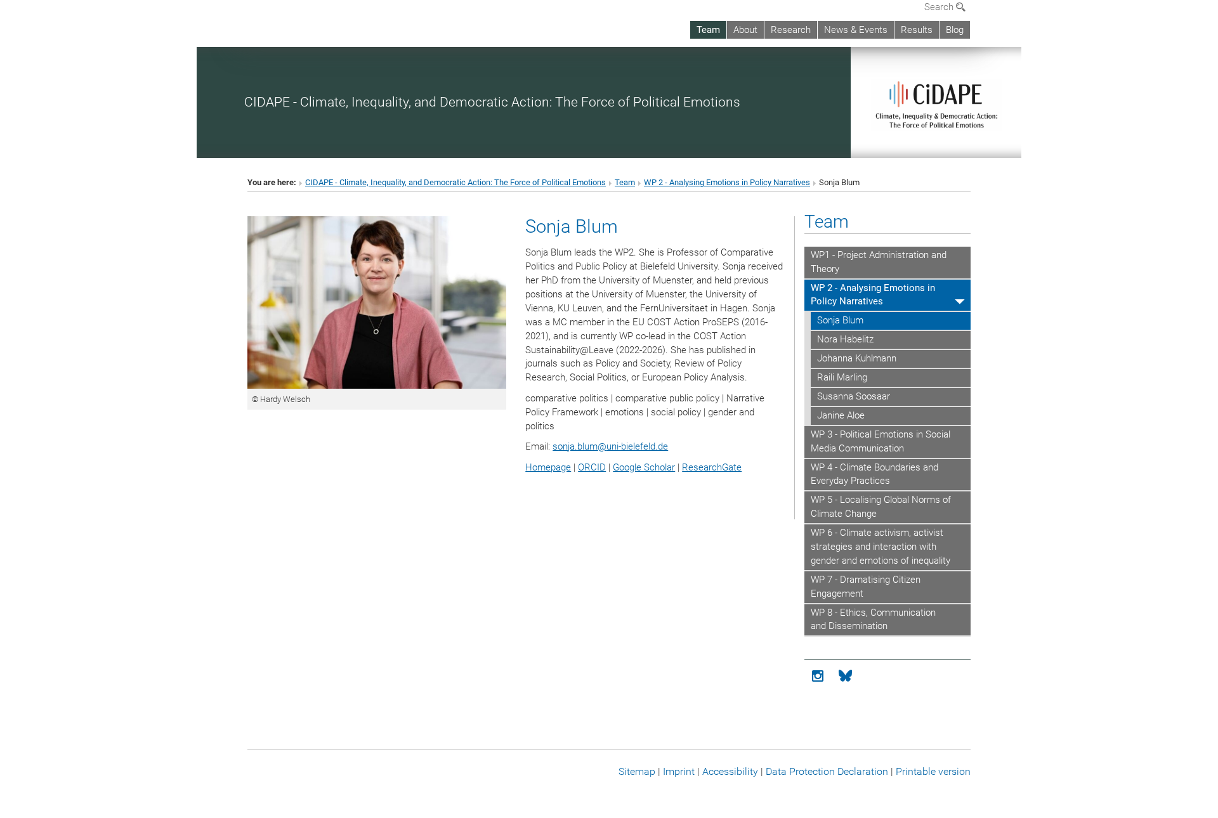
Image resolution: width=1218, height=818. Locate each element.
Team (708, 30)
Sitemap (637, 771)
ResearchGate (712, 467)
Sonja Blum (840, 320)
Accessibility (730, 771)
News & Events (855, 30)
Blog (955, 30)
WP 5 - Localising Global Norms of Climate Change (881, 506)
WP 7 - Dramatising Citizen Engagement (865, 586)
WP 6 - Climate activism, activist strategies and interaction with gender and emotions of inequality (880, 546)
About (745, 30)
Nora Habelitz (845, 339)
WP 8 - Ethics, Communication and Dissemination (873, 619)
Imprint (679, 771)
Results (917, 30)
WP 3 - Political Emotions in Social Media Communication (880, 441)
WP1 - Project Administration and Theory (878, 262)
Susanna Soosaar (853, 396)
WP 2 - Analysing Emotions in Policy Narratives (727, 182)
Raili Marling (842, 377)
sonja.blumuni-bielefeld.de (610, 446)
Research (791, 30)
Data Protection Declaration (827, 771)
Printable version (933, 771)
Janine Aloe (841, 415)
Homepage (548, 467)
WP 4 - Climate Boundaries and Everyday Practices (874, 474)
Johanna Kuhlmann (856, 358)
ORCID (592, 467)
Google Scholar (644, 467)
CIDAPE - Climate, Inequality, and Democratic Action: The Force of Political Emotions (492, 102)
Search (940, 7)
